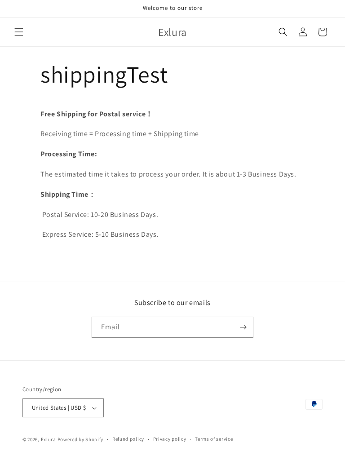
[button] (19, 32)
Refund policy (128, 439)
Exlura (48, 439)
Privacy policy (169, 439)
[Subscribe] (243, 327)
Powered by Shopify (81, 439)
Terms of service (214, 439)
